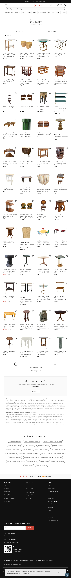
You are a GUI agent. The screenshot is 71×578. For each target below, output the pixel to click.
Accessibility (7, 501)
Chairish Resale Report (53, 520)
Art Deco (31, 416)
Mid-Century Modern (41, 416)
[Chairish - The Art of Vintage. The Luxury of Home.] (38, 5)
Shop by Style (51, 485)
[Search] (63, 8)
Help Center (7, 485)
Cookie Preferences (24, 573)
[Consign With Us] (58, 5)
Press (49, 513)
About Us (50, 504)
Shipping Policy (7, 495)
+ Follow (19, 31)
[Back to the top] (67, 569)
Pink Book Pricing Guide (9, 498)
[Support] (67, 575)
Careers (49, 510)
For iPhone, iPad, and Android (11, 542)
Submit (30, 527)
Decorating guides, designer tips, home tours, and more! (17, 535)
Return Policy (7, 491)
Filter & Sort (52, 31)
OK (58, 572)
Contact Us (6, 488)
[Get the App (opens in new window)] (8, 549)
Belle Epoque (15, 416)
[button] (6, 5)
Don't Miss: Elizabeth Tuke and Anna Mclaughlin (35, 1)
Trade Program (29, 488)
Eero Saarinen (14, 406)
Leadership (50, 507)
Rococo (7, 416)
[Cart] (65, 5)
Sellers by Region (52, 495)
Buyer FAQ (28, 485)
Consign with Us (29, 495)
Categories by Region (53, 491)
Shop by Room (51, 498)
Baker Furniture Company (34, 406)
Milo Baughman (22, 406)
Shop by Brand (51, 488)
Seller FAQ (28, 498)
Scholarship (50, 517)
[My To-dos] (54, 5)
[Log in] (51, 5)
